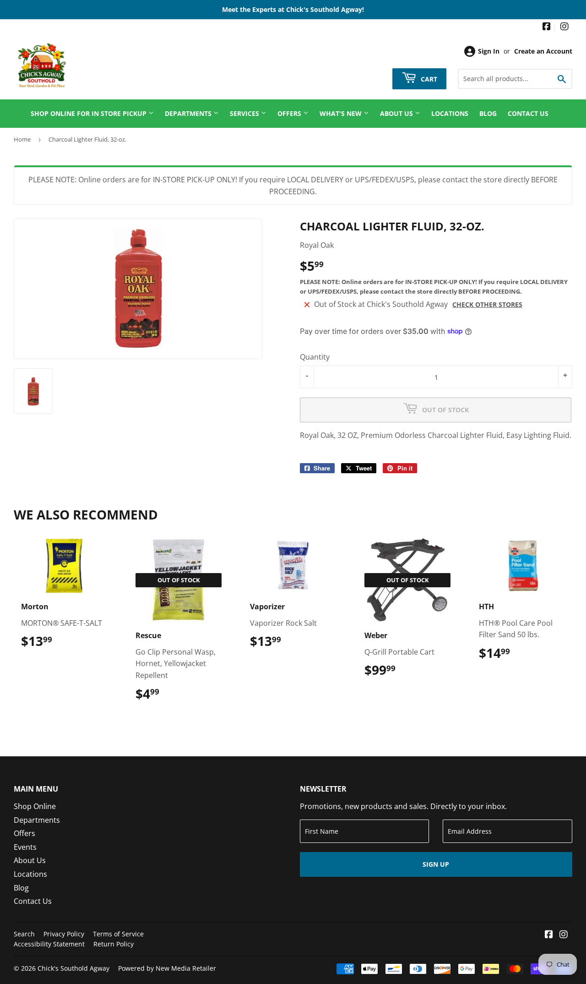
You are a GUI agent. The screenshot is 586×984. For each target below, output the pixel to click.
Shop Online (35, 806)
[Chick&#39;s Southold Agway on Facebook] (547, 27)
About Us (397, 113)
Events (25, 847)
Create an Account (543, 51)
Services (245, 113)
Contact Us (528, 113)
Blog (488, 113)
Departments (189, 113)
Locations (449, 113)
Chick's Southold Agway (73, 968)
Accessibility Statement (49, 944)
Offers (290, 113)
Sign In (488, 51)
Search (24, 933)
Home (22, 139)
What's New (342, 113)
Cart (428, 78)
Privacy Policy (63, 933)
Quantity (315, 357)
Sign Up (436, 864)
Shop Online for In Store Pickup (89, 113)
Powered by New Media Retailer (167, 968)
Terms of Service (118, 933)
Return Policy (113, 944)
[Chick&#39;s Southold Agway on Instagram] (564, 27)
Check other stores (487, 304)
